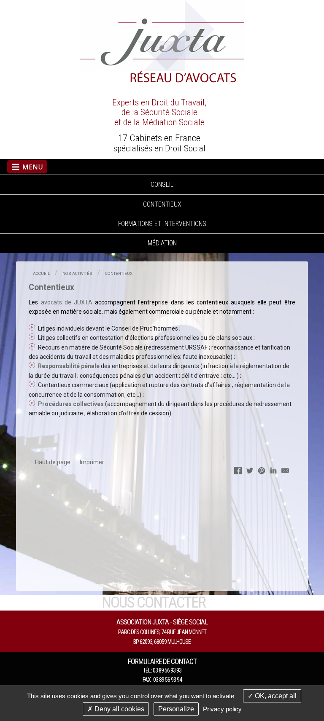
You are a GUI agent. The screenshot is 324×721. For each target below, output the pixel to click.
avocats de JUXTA (66, 302)
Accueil (41, 273)
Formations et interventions (162, 224)
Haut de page (52, 462)
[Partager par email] (285, 472)
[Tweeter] (250, 472)
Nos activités (77, 273)
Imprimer (92, 462)
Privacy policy (222, 709)
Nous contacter (153, 602)
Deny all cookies (118, 709)
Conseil (162, 184)
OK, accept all (275, 695)
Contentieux (162, 204)
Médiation (162, 243)
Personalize (176, 709)
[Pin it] (261, 472)
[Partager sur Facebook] (238, 472)
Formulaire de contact (162, 661)
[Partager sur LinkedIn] (273, 472)
